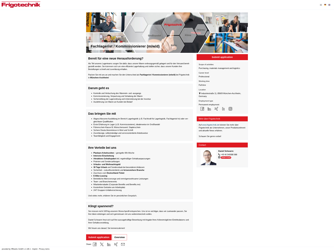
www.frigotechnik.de (210, 125)
